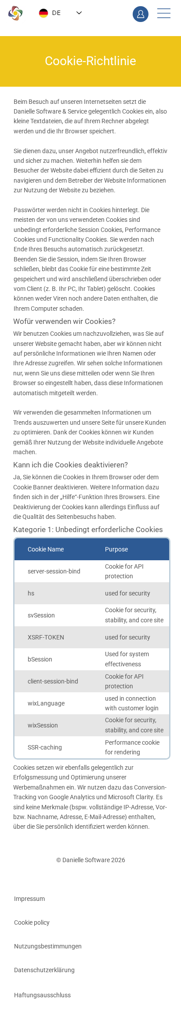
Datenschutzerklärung (44, 970)
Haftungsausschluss (42, 995)
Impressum (29, 898)
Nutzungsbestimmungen (48, 946)
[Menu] (163, 13)
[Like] (140, 14)
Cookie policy (32, 922)
